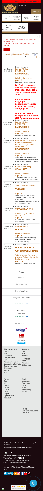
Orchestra (6, 385)
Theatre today (26, 383)
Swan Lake (21, 169)
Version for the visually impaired (27, 1)
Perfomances (25, 363)
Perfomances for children (11, 362)
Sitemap (6, 370)
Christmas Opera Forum (10, 366)
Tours (5, 353)
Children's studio (26, 365)
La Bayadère (22, 73)
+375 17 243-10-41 (19, 458)
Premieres (25, 355)
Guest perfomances (9, 357)
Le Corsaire (22, 149)
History (24, 385)
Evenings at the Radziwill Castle (12, 364)
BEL (20, 6)
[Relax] (21, 342)
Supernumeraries (9, 396)
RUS (22, 6)
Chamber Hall (8, 355)
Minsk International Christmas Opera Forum (30, 411)
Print (38, 57)
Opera (24, 351)
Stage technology (26, 389)
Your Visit (24, 391)
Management (26, 381)
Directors (6, 389)
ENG (25, 6)
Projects (24, 361)
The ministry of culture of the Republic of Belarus (18, 447)
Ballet (23, 353)
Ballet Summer (8, 368)
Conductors (7, 387)
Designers (6, 393)
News (5, 372)
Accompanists (7, 398)
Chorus (6, 391)
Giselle (19, 229)
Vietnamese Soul (24, 209)
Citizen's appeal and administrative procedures (17, 455)
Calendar (6, 351)
